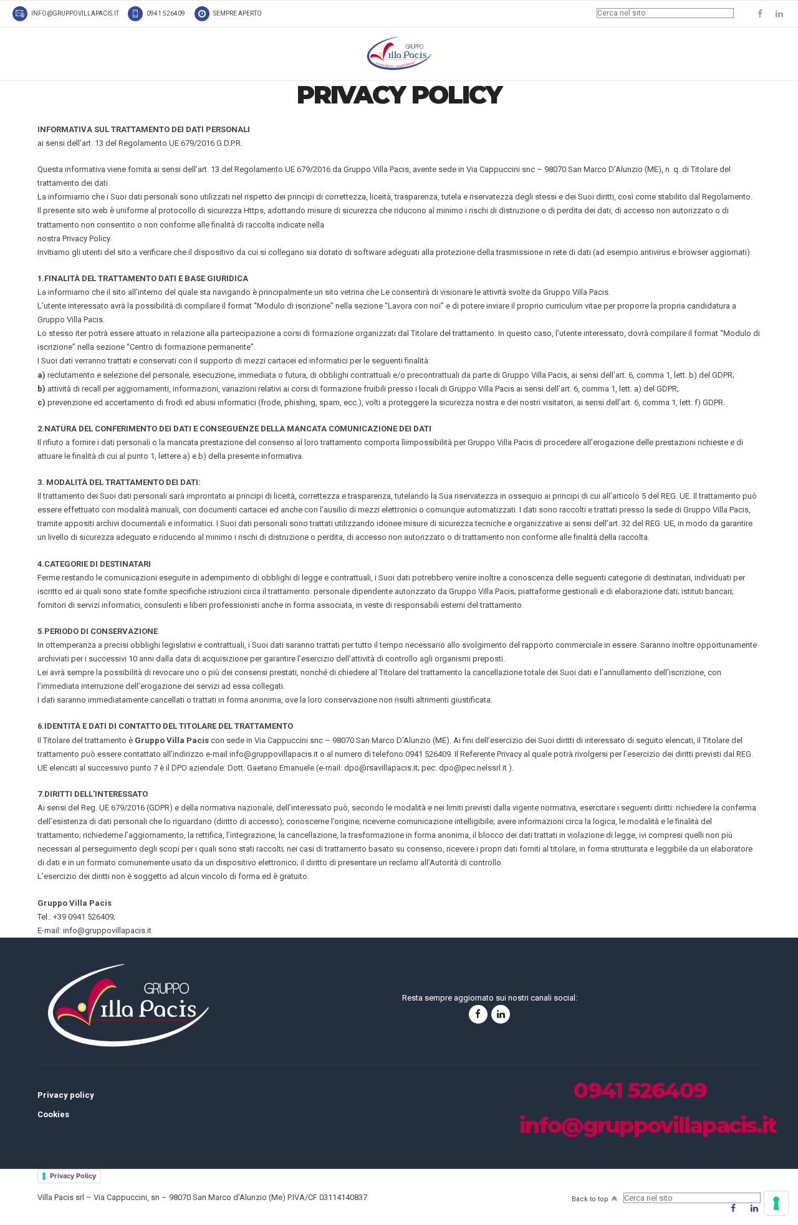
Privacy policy (65, 1095)
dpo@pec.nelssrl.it (473, 767)
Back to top (590, 1199)
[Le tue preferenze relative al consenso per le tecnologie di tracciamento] (776, 1203)
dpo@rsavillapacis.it (381, 767)
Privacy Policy (73, 1175)
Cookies (53, 1114)
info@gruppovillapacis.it (273, 754)
